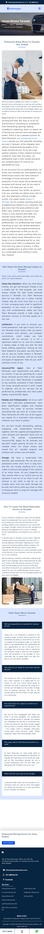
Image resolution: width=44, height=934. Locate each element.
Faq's (15, 918)
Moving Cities (28, 896)
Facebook (9, 879)
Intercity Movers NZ (8, 900)
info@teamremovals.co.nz (16, 2)
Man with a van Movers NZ (9, 909)
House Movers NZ (8, 896)
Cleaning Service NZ (9, 888)
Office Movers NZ (30, 888)
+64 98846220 (33, 2)
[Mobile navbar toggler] (39, 8)
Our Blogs (21, 918)
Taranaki (19, 24)
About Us (10, 918)
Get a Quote (8, 843)
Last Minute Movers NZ (9, 904)
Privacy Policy (36, 918)
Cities (11, 24)
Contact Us (28, 918)
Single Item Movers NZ (31, 892)
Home (4, 24)
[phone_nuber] (22, 931)
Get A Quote (7, 931)
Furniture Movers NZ (9, 892)
